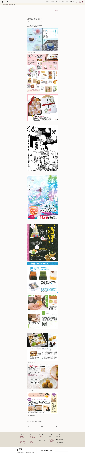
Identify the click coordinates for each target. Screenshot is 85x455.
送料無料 (31, 442)
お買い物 (42, 1)
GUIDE (77, 2)
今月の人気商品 (32, 437)
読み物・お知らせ (7, 4)
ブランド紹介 (47, 1)
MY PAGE (80, 2)
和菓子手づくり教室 (54, 1)
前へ (56, 426)
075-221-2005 (44, 450)
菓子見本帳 (72, 1)
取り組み (67, 1)
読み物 (63, 1)
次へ (28, 426)
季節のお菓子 (32, 441)
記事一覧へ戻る (42, 426)
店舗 (59, 1)
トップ (3, 4)
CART (82, 2)
